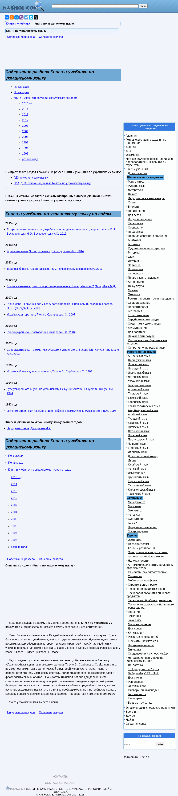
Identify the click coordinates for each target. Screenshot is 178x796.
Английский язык (139, 355)
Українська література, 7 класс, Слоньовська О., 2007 (41, 314)
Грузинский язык (138, 477)
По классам (21, 86)
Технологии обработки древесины (150, 600)
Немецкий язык (138, 368)
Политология (136, 210)
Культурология (137, 327)
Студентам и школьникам (144, 323)
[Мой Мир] (16, 17)
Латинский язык (138, 376)
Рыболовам (135, 681)
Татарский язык (138, 393)
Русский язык (136, 185)
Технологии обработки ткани (146, 588)
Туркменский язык (139, 485)
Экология (134, 294)
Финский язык (137, 468)
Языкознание (136, 472)
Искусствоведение (140, 219)
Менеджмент (136, 502)
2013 (25, 114)
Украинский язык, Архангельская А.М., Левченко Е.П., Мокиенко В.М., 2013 (55, 268)
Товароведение (138, 531)
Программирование (141, 645)
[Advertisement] (33, 55)
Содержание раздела (21, 36)
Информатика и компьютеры (146, 198)
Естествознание (138, 315)
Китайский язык (138, 464)
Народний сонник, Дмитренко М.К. (29, 428)
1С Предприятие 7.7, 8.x (143, 669)
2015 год (27, 103)
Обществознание (139, 302)
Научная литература (141, 336)
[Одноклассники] (12, 17)
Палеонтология (138, 306)
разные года (30, 159)
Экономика (135, 510)
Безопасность (137, 694)
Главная (131, 135)
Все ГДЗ (131, 146)
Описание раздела (51, 36)
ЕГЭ (128, 150)
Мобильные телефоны (142, 580)
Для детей (134, 215)
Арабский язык (137, 414)
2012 (25, 120)
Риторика (134, 252)
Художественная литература (146, 248)
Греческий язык (138, 426)
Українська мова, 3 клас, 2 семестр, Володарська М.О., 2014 (45, 251)
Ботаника (134, 244)
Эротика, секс (137, 685)
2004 (25, 131)
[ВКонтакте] (7, 17)
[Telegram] (26, 17)
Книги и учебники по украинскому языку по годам (45, 97)
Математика (136, 181)
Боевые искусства (140, 702)
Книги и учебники (137, 169)
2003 (25, 136)
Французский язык (139, 360)
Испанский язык (138, 364)
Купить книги (136, 632)
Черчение (134, 265)
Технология (135, 223)
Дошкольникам (137, 173)
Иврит (132, 460)
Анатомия (134, 240)
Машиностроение (139, 624)
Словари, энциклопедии (143, 690)
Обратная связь (136, 723)
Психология (135, 269)
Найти (130, 719)
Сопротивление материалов (146, 347)
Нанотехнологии (138, 560)
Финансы (134, 514)
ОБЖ (131, 256)
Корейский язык (138, 401)
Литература (135, 189)
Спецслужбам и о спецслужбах (148, 653)
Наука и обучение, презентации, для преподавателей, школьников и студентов (149, 162)
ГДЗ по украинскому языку (31, 177)
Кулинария (135, 698)
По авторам (21, 92)
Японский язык (137, 452)
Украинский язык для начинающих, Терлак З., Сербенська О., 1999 (49, 371)
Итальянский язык (139, 372)
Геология (134, 611)
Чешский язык (137, 443)
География (135, 311)
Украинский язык (138, 381)
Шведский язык (138, 447)
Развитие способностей (143, 636)
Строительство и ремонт (144, 584)
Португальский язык (141, 439)
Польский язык (137, 435)
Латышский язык (138, 431)
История (133, 260)
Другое (130, 715)
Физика (132, 194)
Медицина (134, 649)
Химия (132, 202)
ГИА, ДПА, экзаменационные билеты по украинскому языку (52, 183)
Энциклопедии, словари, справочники (150, 707)
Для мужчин (135, 677)
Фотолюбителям (138, 543)
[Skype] (31, 17)
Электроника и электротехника (148, 552)
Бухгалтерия (136, 518)
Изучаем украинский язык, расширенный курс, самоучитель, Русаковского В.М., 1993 (61, 410)
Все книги (132, 711)
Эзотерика (134, 539)
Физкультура (136, 286)
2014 (25, 109)
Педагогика (135, 231)
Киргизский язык (138, 481)
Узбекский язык (138, 397)
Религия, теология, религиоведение (151, 298)
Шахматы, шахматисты (143, 641)
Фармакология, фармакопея (146, 556)
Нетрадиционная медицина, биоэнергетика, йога (145, 659)
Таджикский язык (139, 493)
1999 (25, 142)
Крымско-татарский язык (144, 406)
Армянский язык (138, 389)
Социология (136, 227)
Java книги (134, 620)
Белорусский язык (139, 385)
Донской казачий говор (142, 456)
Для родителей (137, 331)
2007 (25, 125)
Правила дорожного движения (148, 235)
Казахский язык (138, 422)
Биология (134, 206)
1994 (25, 148)
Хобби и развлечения (142, 548)
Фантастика (135, 665)
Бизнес (132, 523)
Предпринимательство (142, 527)
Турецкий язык (137, 418)
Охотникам (135, 576)
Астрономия (136, 281)
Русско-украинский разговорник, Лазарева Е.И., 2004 (41, 332)
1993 (25, 153)
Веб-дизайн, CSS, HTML (143, 673)
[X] (36, 17)
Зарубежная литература (143, 319)
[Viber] (21, 17)
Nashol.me (17, 788)
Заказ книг (134, 615)
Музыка (133, 290)
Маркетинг (134, 506)
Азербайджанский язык (143, 410)
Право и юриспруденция (144, 277)
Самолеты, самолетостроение (147, 572)
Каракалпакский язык (141, 489)
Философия (135, 273)
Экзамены (132, 154)
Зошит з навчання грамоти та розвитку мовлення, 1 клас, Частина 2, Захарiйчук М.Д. (61, 286)
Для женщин (136, 628)
